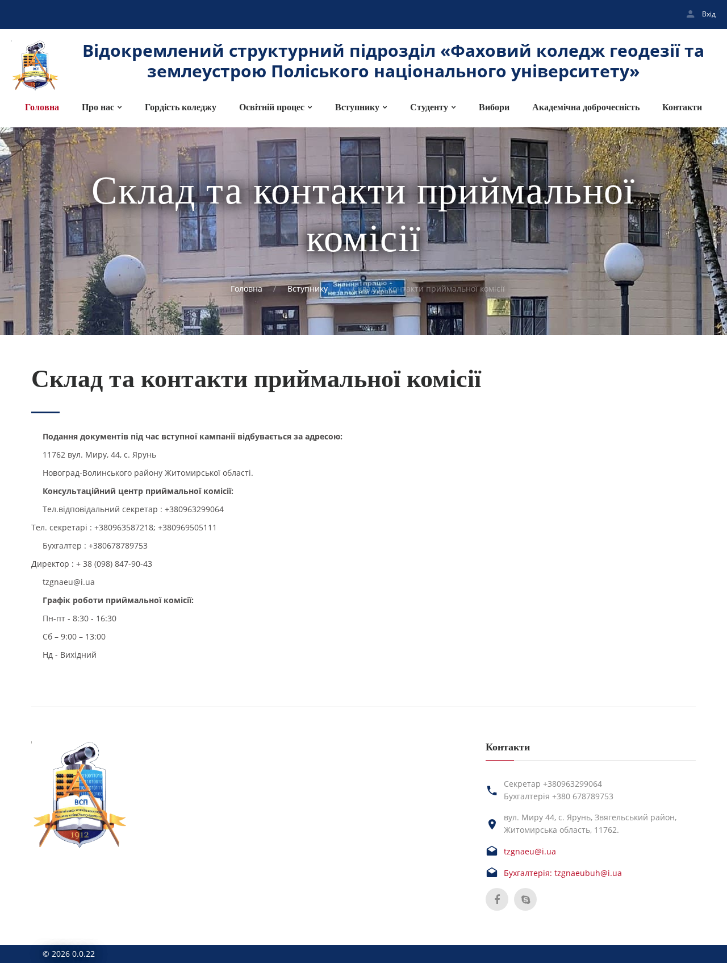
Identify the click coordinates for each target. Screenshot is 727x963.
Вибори (494, 107)
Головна (42, 107)
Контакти (682, 107)
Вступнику (357, 107)
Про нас (98, 107)
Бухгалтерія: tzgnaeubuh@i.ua (563, 872)
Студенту (429, 107)
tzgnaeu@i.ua (530, 851)
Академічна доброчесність (586, 107)
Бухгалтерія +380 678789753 (558, 796)
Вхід (709, 14)
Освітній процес (271, 107)
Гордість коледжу (180, 107)
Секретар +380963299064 (553, 783)
